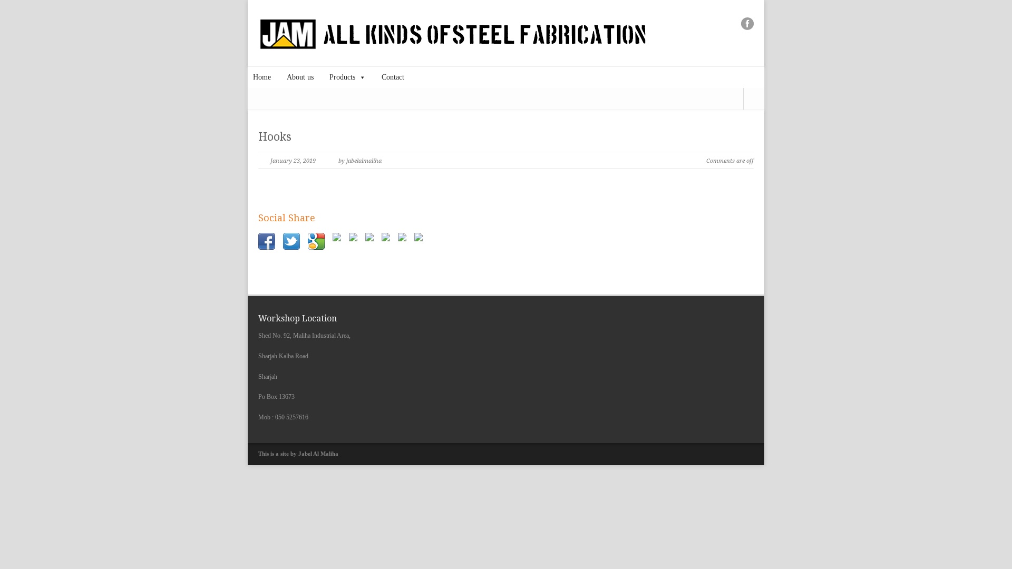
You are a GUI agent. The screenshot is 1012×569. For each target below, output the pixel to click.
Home (262, 77)
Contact (393, 77)
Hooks (274, 136)
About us (300, 77)
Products (342, 77)
